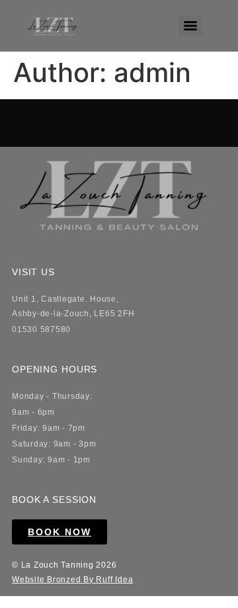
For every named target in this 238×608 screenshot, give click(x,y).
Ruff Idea (114, 579)
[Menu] (190, 26)
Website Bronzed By (54, 579)
